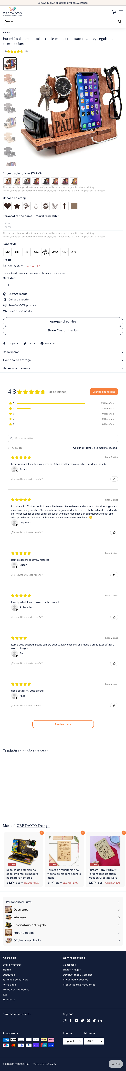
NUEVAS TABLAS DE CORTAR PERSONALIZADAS (63, 2)
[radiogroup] (63, 181)
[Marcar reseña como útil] (114, 479)
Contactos (69, 964)
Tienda (7, 969)
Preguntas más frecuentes (79, 984)
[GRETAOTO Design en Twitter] (82, 1020)
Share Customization (63, 330)
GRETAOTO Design (33, 825)
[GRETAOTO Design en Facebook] (70, 1020)
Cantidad (9, 278)
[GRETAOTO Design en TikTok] (94, 1020)
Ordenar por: (82, 448)
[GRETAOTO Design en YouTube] (76, 1020)
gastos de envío (16, 273)
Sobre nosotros (12, 964)
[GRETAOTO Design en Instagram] (64, 1020)
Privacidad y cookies (75, 979)
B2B (5, 994)
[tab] (10, 63)
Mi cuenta (9, 999)
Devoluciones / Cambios (78, 974)
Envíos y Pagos (72, 969)
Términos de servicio (15, 979)
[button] (63, 173)
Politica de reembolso (16, 989)
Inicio (6, 32)
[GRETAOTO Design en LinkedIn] (100, 1020)
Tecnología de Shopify (44, 1064)
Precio (7, 260)
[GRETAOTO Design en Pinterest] (88, 1020)
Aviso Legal (9, 984)
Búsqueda (9, 974)
